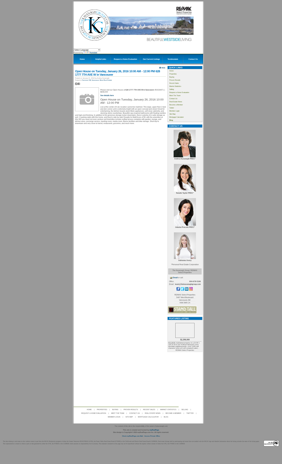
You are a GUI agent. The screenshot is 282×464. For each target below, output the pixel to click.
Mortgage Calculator (176, 117)
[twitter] (182, 290)
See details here (107, 95)
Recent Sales (174, 83)
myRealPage (154, 430)
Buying (171, 77)
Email (175, 278)
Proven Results (174, 80)
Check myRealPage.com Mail (132, 436)
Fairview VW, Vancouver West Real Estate (97, 80)
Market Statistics (175, 86)
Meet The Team (175, 95)
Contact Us (173, 98)
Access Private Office (152, 436)
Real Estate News (175, 102)
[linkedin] (186, 290)
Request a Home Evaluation (179, 92)
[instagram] (191, 290)
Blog (171, 120)
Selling (171, 89)
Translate (93, 53)
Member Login (174, 111)
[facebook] (178, 290)
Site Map (172, 114)
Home (171, 71)
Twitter (171, 108)
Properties (173, 74)
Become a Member (176, 105)
